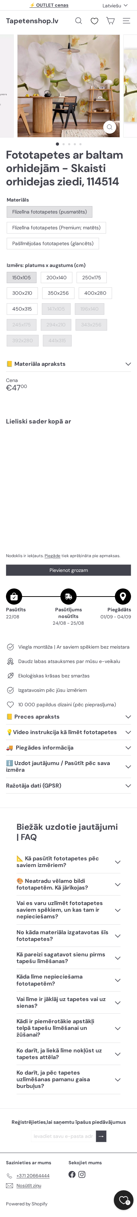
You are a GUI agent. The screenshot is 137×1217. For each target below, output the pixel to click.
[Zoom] (109, 127)
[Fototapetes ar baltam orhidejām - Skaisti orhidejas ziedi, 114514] (68, 451)
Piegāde (52, 556)
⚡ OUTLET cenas (49, 5)
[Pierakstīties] (101, 1136)
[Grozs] (110, 21)
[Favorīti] (94, 21)
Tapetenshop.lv (32, 21)
